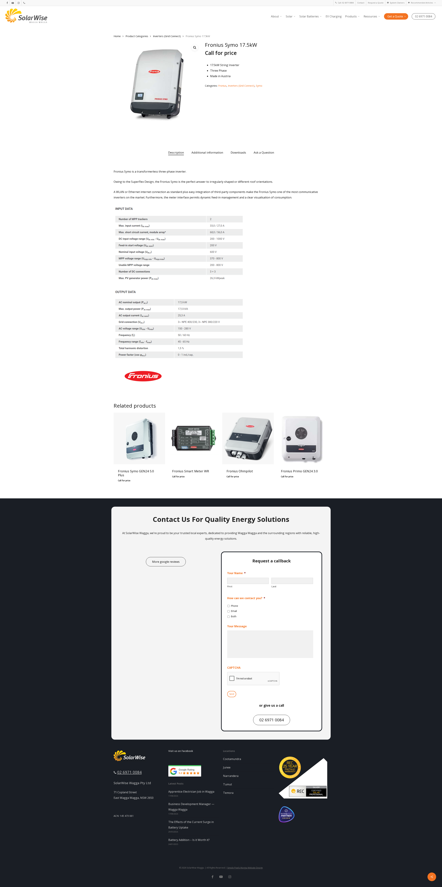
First (229, 586)
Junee (226, 767)
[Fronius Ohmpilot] (248, 438)
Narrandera (230, 776)
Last (274, 586)
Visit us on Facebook (180, 751)
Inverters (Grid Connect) (167, 36)
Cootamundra (232, 759)
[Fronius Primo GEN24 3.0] (302, 438)
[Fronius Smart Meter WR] (193, 438)
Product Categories (137, 36)
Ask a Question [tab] (264, 152)
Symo (259, 85)
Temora (228, 793)
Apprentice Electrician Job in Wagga (191, 791)
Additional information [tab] (207, 152)
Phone (234, 605)
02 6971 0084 (129, 772)
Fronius (222, 85)
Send (231, 694)
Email (234, 611)
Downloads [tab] (238, 152)
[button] (195, 48)
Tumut (227, 784)
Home (117, 36)
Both (233, 616)
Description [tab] (176, 152)
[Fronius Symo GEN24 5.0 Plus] (139, 438)
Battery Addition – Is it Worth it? (189, 840)
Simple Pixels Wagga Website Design (245, 867)
